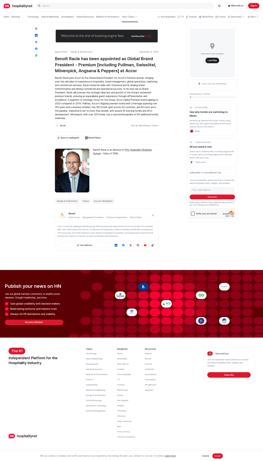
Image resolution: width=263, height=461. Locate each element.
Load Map (212, 60)
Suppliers (149, 390)
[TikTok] (152, 245)
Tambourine (200, 162)
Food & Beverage (94, 400)
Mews (197, 131)
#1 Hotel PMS (201, 107)
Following (15, 17)
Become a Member (34, 322)
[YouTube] (145, 245)
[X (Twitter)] (130, 245)
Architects (149, 369)
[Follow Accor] (153, 215)
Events (222, 17)
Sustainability (92, 385)
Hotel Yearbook (124, 421)
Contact (120, 369)
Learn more (170, 456)
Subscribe (212, 197)
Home (6, 17)
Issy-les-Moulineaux (141, 125)
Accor (63, 125)
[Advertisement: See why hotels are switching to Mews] (192, 131)
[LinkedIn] (116, 245)
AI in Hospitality (168, 17)
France (155, 125)
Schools (148, 364)
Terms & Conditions (126, 437)
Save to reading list (70, 138)
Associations (150, 374)
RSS (119, 426)
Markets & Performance (107, 17)
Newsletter (122, 359)
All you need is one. (201, 146)
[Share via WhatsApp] (36, 55)
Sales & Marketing (50, 17)
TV (182, 17)
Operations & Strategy (96, 405)
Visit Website (86, 245)
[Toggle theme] (219, 6)
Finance (89, 379)
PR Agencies (150, 385)
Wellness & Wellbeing (95, 390)
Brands (148, 359)
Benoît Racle (94, 138)
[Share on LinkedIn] (36, 35)
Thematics (122, 411)
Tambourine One (203, 142)
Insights (120, 405)
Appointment (61, 52)
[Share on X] (36, 42)
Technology (33, 17)
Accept (217, 456)
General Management (95, 411)
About (120, 353)
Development (67, 17)
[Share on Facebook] (36, 48)
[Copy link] (36, 28)
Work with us (237, 5)
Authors (148, 353)
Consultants (150, 379)
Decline (205, 456)
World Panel (207, 17)
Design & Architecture (81, 52)
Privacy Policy (123, 432)
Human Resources (85, 17)
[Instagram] (138, 245)
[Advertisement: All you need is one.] (192, 162)
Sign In (254, 5)
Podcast (193, 17)
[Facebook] (123, 245)
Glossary (121, 416)
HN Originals (122, 400)
